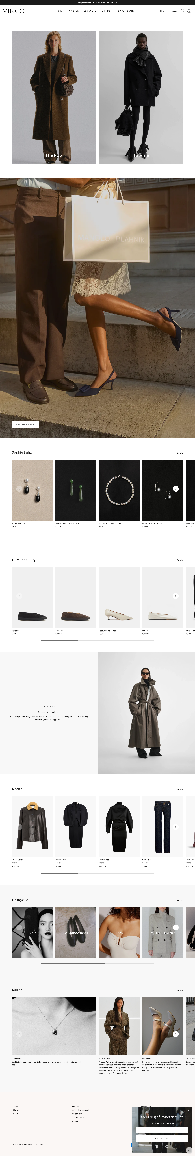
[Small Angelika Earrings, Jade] (75, 490)
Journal (105, 11)
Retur (15, 1114)
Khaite (17, 789)
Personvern (77, 1114)
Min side (174, 11)
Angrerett (76, 1121)
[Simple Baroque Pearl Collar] (119, 490)
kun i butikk (55, 712)
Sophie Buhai (22, 452)
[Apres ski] (32, 597)
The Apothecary (124, 11)
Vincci (21, 1144)
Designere (90, 11)
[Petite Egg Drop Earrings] (162, 490)
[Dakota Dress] (75, 826)
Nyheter (74, 11)
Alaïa (32, 933)
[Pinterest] (166, 1146)
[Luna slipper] (162, 597)
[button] (19, 489)
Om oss (75, 1106)
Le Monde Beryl (24, 560)
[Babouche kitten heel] (119, 597)
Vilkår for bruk (78, 1117)
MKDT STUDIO (162, 933)
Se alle (180, 453)
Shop (61, 11)
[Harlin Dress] (119, 826)
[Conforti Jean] (162, 826)
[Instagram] (162, 1146)
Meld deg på (162, 1138)
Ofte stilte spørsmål (80, 1110)
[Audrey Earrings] (32, 490)
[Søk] (182, 11)
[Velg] (188, 1110)
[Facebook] (157, 1146)
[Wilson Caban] (32, 826)
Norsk (162, 11)
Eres (119, 933)
